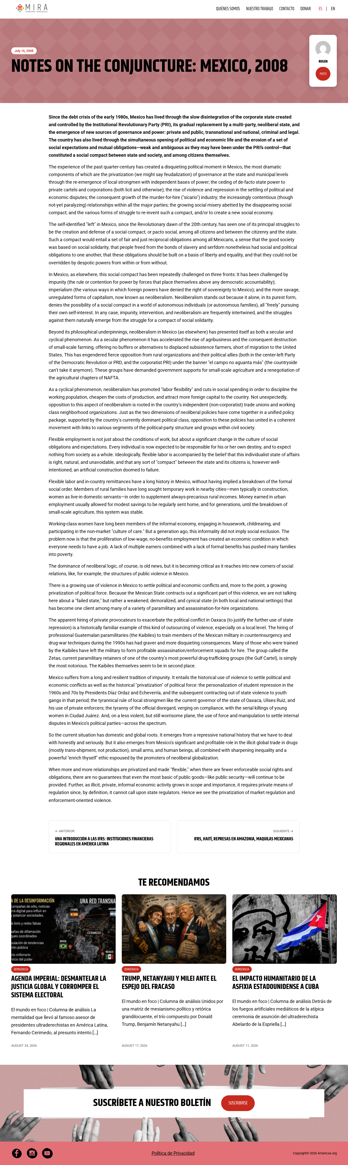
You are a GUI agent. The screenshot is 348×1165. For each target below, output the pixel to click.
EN (333, 8)
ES (320, 8)
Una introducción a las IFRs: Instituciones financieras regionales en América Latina (104, 841)
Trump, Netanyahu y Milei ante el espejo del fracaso (169, 982)
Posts (323, 73)
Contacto (286, 8)
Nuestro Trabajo (259, 8)
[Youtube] (47, 1153)
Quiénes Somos (228, 8)
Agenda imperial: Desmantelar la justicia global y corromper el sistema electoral (58, 986)
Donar (305, 8)
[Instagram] (32, 1153)
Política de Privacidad (173, 1153)
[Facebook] (16, 1153)
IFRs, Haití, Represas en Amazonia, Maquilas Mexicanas (243, 839)
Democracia (21, 969)
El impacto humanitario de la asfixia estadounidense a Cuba (275, 982)
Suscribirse (238, 1103)
